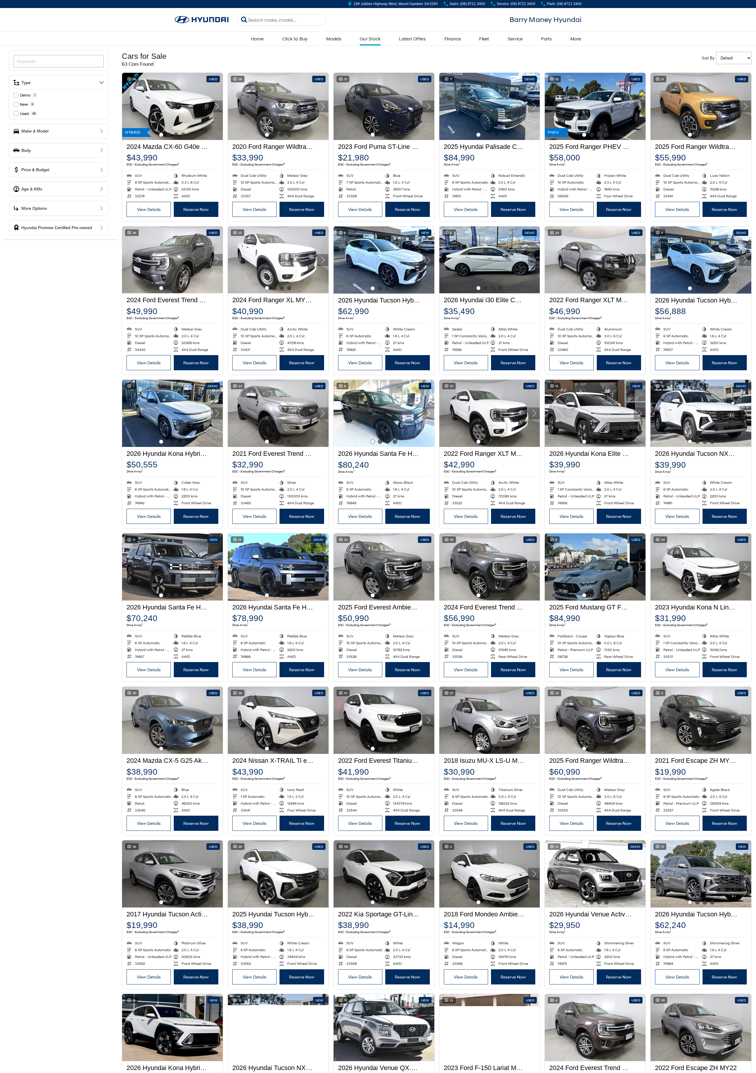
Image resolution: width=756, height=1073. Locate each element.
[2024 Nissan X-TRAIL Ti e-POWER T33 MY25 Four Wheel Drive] (278, 720)
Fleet (484, 38)
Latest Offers (412, 38)
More (575, 38)
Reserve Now (196, 209)
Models (334, 38)
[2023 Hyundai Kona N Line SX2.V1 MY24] (701, 567)
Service (515, 38)
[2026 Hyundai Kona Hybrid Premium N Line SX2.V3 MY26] (172, 413)
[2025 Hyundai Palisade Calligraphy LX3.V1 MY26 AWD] (489, 106)
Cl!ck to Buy (295, 38)
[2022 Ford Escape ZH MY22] (701, 1027)
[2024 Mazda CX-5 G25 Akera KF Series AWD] (172, 720)
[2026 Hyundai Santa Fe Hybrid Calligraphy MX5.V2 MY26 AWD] (384, 413)
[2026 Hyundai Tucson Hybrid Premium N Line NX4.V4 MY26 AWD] (384, 260)
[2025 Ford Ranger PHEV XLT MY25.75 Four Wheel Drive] (595, 106)
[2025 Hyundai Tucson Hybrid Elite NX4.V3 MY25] (278, 873)
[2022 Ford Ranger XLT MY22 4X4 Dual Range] (595, 260)
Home (257, 38)
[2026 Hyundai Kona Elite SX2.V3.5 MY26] (595, 413)
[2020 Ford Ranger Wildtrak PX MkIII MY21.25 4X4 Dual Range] (278, 106)
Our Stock (370, 38)
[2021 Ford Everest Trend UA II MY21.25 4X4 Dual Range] (278, 413)
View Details (149, 209)
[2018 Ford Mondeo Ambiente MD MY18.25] (489, 873)
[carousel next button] (217, 106)
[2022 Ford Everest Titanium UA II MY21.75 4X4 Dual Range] (384, 720)
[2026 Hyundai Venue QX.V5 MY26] (384, 1027)
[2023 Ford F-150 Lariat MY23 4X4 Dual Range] (489, 1027)
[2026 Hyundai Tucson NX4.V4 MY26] (701, 413)
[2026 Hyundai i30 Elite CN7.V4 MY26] (489, 260)
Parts (546, 38)
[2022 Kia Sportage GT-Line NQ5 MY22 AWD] (384, 873)
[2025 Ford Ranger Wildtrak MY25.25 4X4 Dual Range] (701, 106)
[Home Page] (202, 19)
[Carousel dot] (161, 135)
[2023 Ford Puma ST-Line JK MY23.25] (384, 106)
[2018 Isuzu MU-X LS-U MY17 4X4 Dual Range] (489, 720)
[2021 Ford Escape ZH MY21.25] (701, 720)
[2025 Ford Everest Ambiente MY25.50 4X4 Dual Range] (384, 567)
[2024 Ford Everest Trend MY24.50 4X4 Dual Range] (172, 260)
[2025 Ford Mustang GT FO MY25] (595, 567)
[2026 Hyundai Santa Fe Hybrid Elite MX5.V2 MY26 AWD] (172, 567)
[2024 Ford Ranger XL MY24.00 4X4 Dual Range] (278, 260)
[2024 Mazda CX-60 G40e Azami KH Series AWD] (172, 106)
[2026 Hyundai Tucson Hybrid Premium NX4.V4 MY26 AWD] (701, 873)
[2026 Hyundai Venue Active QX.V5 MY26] (595, 873)
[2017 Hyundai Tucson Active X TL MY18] (172, 873)
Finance (452, 38)
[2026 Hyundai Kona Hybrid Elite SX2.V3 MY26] (172, 1027)
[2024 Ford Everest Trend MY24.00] (489, 567)
